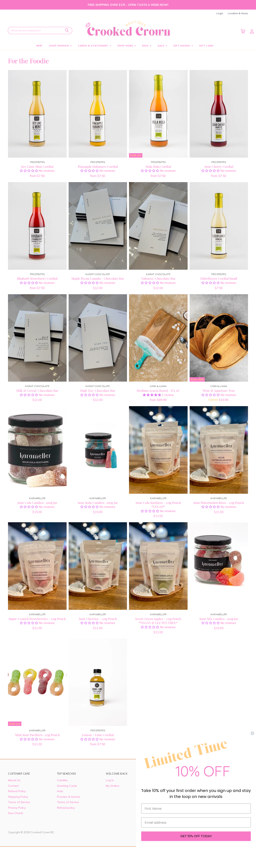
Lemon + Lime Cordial (98, 735)
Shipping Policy (18, 797)
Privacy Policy (17, 807)
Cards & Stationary (93, 45)
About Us (14, 780)
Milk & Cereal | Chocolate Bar (37, 390)
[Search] (67, 30)
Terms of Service (19, 802)
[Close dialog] (252, 733)
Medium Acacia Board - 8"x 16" (158, 390)
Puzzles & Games (68, 797)
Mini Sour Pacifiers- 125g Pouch (37, 735)
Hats (60, 791)
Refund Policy (17, 791)
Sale (161, 45)
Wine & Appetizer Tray (219, 390)
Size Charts (15, 813)
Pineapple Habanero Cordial (98, 166)
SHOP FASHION (59, 45)
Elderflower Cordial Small (218, 278)
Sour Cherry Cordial (218, 166)
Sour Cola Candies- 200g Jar (37, 502)
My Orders (112, 786)
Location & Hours (238, 13)
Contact (13, 786)
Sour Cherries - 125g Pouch (98, 619)
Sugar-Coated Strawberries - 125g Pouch (37, 619)
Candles (62, 780)
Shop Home (125, 45)
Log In (110, 780)
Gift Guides (182, 45)
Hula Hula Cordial (158, 166)
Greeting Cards (67, 786)
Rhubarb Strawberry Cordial (37, 278)
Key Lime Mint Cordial (37, 166)
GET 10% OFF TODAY (196, 836)
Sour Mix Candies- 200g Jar (218, 619)
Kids (145, 45)
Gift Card (206, 45)
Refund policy (66, 807)
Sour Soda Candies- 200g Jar (98, 502)
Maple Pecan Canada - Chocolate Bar (97, 278)
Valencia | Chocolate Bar (158, 278)
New (39, 45)
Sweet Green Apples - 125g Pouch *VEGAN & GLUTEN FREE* (158, 621)
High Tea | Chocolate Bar (97, 390)
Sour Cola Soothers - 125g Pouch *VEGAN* (158, 504)
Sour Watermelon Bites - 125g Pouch (218, 502)
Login (219, 13)
